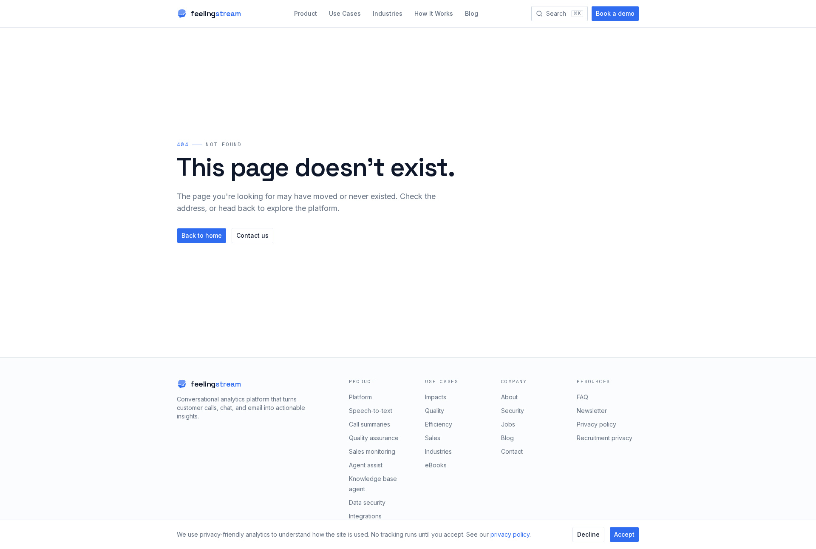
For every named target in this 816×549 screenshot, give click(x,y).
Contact (512, 451)
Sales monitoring (372, 451)
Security (512, 410)
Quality (434, 410)
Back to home (201, 235)
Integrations (365, 516)
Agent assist (365, 465)
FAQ (582, 397)
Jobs (508, 424)
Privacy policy (596, 424)
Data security (367, 502)
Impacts (435, 397)
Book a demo (615, 13)
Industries (387, 13)
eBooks (436, 465)
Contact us (252, 235)
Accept (624, 534)
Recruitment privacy (604, 437)
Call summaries (369, 424)
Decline (588, 534)
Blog (471, 13)
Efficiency (438, 424)
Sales (432, 437)
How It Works (433, 13)
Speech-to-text (370, 410)
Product (305, 13)
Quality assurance (374, 437)
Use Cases (345, 13)
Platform (360, 397)
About (509, 397)
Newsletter (592, 410)
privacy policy (510, 534)
